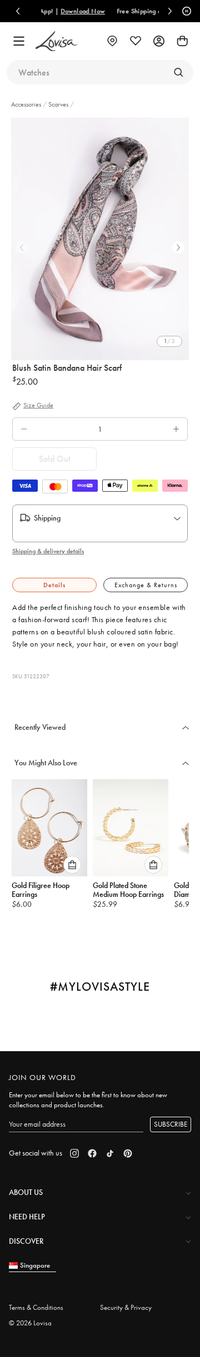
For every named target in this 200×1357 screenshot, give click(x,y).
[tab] (54, 585)
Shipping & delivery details (48, 551)
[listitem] (100, 239)
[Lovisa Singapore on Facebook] (92, 1153)
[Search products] (178, 72)
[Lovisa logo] (57, 41)
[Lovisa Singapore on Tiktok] (110, 1153)
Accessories (27, 104)
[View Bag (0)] (182, 41)
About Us (26, 1192)
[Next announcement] (170, 11)
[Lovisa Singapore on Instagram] (74, 1153)
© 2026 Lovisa (30, 1323)
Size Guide (38, 406)
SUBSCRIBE (170, 1124)
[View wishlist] (135, 41)
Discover (26, 1241)
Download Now (63, 11)
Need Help (27, 1217)
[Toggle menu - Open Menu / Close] (19, 41)
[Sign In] (159, 41)
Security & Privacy (126, 1307)
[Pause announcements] (185, 11)
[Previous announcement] (18, 11)
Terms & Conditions (36, 1307)
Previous (21, 247)
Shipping (47, 517)
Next (178, 247)
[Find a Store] (112, 41)
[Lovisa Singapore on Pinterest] (127, 1153)
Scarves (58, 104)
